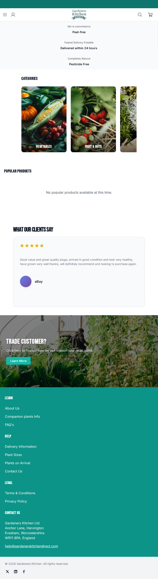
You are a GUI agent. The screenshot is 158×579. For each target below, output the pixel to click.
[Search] (140, 15)
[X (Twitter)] (7, 571)
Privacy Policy (16, 501)
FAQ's (9, 425)
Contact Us (13, 471)
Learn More (18, 361)
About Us (12, 408)
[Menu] (4, 15)
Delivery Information (20, 446)
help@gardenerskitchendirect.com (31, 546)
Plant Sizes (13, 455)
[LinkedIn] (15, 571)
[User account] (13, 15)
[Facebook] (23, 571)
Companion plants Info (22, 416)
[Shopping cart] (151, 15)
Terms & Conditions (20, 493)
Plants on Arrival (17, 463)
